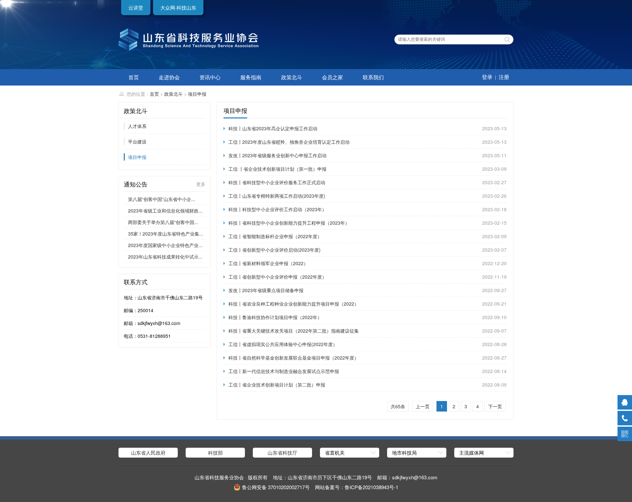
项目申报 (197, 93)
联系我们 (373, 77)
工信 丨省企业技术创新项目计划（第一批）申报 (277, 168)
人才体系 (137, 126)
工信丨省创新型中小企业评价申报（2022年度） (277, 276)
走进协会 (169, 77)
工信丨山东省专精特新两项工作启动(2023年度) (276, 195)
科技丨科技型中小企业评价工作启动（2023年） (277, 209)
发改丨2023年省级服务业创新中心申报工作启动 (277, 155)
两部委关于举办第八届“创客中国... (163, 222)
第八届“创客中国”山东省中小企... (161, 199)
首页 (133, 77)
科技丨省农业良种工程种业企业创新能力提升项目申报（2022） (293, 303)
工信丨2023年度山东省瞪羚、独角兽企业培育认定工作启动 (289, 141)
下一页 (495, 406)
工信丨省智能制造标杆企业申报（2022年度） (275, 236)
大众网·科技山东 (178, 7)
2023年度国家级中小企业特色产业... (165, 245)
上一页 (423, 406)
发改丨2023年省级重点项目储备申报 (265, 290)
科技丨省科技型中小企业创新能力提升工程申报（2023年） (289, 222)
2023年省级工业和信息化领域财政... (165, 210)
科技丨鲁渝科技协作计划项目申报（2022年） (275, 317)
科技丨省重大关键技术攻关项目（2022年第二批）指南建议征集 (293, 330)
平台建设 (137, 141)
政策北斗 (291, 77)
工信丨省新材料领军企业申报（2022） (268, 263)
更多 (200, 184)
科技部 (215, 452)
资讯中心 (210, 77)
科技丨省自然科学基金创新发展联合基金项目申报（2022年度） (293, 357)
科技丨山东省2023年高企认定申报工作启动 (272, 128)
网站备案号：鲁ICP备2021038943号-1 (356, 487)
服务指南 (250, 77)
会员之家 (332, 77)
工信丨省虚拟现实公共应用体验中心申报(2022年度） (282, 344)
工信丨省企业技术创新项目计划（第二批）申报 (276, 384)
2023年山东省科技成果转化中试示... (165, 256)
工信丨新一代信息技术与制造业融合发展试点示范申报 (283, 371)
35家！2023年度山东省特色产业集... (165, 233)
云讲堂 (135, 7)
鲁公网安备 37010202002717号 (276, 487)
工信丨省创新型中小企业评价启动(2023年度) (274, 249)
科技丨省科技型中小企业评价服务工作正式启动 (276, 182)
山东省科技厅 (282, 452)
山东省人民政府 (148, 452)
